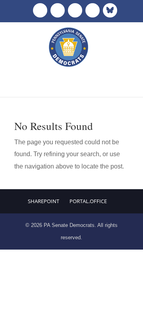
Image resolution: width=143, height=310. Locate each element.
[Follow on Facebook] (40, 10)
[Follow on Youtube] (92, 10)
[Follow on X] (57, 10)
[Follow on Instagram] (75, 10)
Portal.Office (88, 201)
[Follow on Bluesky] (110, 10)
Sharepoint (43, 201)
